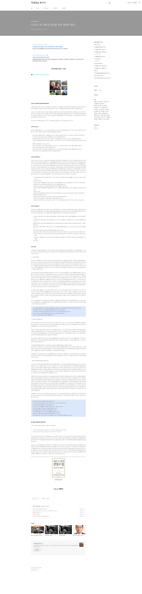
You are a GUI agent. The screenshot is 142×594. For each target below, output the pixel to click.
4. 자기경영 (97, 59)
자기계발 (103, 111)
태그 (38, 8)
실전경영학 (96, 103)
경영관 (108, 115)
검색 (106, 3)
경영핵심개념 (104, 113)
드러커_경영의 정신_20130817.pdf (40, 74)
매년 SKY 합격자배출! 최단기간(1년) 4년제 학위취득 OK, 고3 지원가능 (50, 48)
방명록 (63, 8)
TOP (110, 568)
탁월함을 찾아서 (38, 3)
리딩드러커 (106, 101)
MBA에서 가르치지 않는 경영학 (100, 105)
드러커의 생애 (36, 514)
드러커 (106, 111)
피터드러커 (107, 109)
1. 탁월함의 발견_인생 (100, 49)
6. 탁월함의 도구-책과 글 (100, 66)
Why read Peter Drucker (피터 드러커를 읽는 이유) (44, 511)
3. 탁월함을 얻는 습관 (99, 56)
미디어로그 (46, 8)
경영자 (107, 119)
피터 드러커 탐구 (36, 506)
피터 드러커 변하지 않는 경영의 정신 (41, 516)
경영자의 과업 (105, 107)
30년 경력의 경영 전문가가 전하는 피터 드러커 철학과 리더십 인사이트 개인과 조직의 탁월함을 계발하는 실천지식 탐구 (56, 546)
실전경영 (95, 119)
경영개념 (100, 119)
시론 (95, 70)
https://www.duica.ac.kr (39, 44)
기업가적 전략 (100, 101)
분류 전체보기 (98, 42)
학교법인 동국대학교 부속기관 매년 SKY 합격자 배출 (47, 46)
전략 (99, 111)
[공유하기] (37, 499)
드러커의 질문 (103, 115)
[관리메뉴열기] (139, 2)
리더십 (104, 119)
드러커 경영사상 (97, 117)
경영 (102, 117)
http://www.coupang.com (39, 55)
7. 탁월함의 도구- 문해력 (100, 68)
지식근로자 (101, 109)
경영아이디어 (96, 115)
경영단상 (95, 113)
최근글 (95, 90)
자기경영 (95, 111)
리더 (100, 107)
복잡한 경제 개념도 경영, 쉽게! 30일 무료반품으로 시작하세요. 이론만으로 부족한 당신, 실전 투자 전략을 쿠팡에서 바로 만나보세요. (58, 60)
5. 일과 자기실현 (98, 63)
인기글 (99, 90)
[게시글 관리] (38, 499)
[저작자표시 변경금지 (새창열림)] (48, 498)
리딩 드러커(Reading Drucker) (102, 78)
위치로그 (55, 8)
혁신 (105, 117)
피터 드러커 (101, 103)
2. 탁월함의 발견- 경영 (100, 52)
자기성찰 (97, 61)
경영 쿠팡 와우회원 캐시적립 (41, 57)
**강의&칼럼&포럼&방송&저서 (102, 73)
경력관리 (108, 117)
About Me (97, 44)
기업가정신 (96, 109)
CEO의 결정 (98, 54)
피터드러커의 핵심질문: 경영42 (39, 509)
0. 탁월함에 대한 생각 (100, 47)
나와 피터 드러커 (36, 512)
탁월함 (95, 101)
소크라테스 (96, 107)
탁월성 (99, 113)
